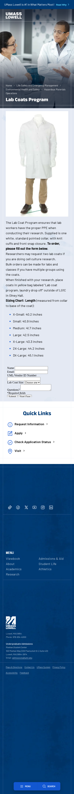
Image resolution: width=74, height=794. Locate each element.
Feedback (24, 672)
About (10, 564)
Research (12, 574)
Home (9, 85)
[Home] (14, 15)
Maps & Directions (14, 667)
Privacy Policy (58, 667)
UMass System (43, 667)
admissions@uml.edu (22, 657)
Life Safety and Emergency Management (37, 85)
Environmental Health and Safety (23, 89)
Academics (14, 569)
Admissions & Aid (51, 558)
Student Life (47, 564)
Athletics (45, 569)
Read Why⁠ (61, 4)
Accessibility (12, 672)
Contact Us (29, 667)
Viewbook (13, 558)
